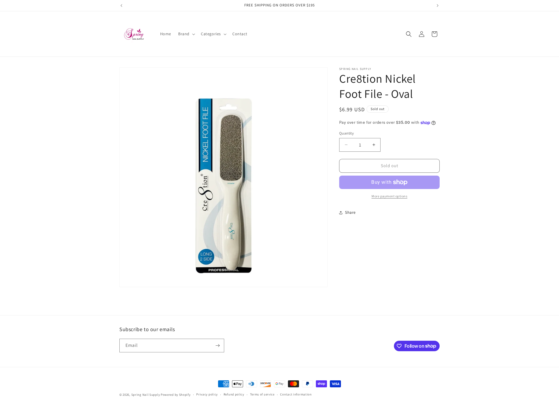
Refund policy (234, 394)
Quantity (346, 133)
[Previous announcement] (121, 5)
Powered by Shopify (176, 395)
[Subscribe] (217, 345)
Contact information (296, 394)
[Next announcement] (437, 5)
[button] (186, 34)
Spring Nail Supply (145, 395)
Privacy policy (207, 394)
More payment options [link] (389, 196)
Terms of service (262, 394)
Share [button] (350, 212)
